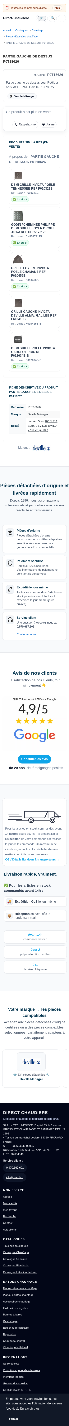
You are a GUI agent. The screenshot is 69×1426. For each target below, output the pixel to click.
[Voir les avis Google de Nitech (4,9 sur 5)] (34, 723)
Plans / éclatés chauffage (18, 1294)
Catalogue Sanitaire (15, 1258)
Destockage (10, 1321)
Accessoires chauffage (16, 1301)
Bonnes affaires (12, 1314)
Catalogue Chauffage (16, 1252)
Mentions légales (13, 1376)
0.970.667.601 (15, 1167)
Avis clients (9, 1229)
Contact (7, 1222)
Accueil (7, 30)
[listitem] (31, 1069)
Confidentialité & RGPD (17, 1389)
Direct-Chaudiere (16, 18)
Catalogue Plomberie (16, 1265)
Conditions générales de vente (21, 1370)
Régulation (9, 1334)
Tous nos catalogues (15, 1245)
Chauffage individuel (15, 1347)
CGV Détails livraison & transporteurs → (32, 859)
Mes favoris (10, 1209)
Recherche (9, 1216)
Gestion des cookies (15, 1383)
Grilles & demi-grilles (15, 1308)
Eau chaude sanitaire (16, 1327)
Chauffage (37, 30)
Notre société (11, 1363)
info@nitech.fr (14, 1177)
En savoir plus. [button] (30, 1408)
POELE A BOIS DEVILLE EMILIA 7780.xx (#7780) (42, 426)
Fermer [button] (13, 1418)
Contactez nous (26, 634)
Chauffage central (14, 1340)
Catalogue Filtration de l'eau (20, 1272)
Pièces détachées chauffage (22, 36)
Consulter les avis (34, 759)
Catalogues (21, 30)
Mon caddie (10, 1203)
